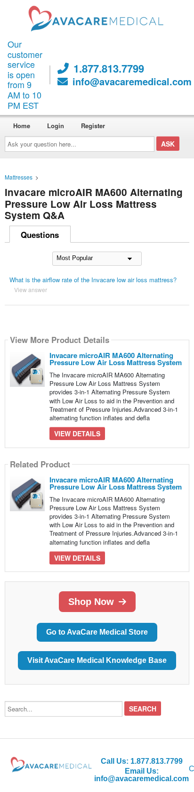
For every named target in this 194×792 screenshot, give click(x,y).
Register (93, 125)
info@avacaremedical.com (132, 81)
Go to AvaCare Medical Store (97, 632)
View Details (77, 433)
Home (21, 125)
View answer (30, 290)
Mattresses (18, 177)
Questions (40, 234)
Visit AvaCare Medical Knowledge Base (97, 660)
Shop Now (91, 601)
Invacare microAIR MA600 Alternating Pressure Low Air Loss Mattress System (115, 358)
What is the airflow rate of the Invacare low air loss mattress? (93, 279)
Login (55, 125)
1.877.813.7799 (108, 68)
